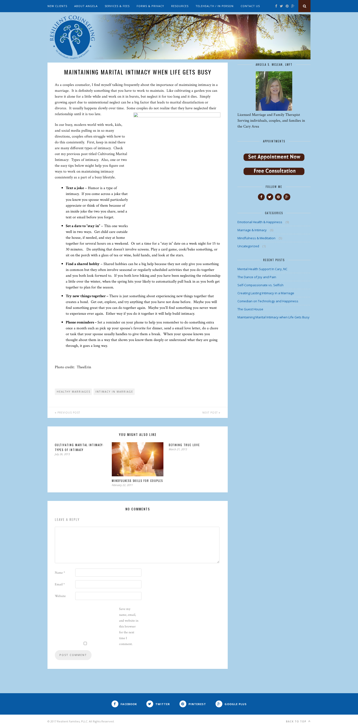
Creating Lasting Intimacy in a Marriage (265, 293)
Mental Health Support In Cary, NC (262, 269)
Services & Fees (117, 6)
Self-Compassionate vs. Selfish (260, 285)
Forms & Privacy (150, 6)
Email (60, 584)
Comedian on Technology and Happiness (267, 301)
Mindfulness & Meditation (256, 238)
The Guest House (250, 309)
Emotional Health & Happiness (259, 222)
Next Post (210, 412)
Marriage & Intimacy (252, 230)
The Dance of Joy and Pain (256, 277)
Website (60, 596)
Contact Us (250, 6)
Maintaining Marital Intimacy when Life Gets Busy (273, 317)
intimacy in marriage (114, 391)
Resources (179, 6)
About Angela (86, 6)
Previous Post (68, 412)
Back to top (296, 721)
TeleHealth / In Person (215, 6)
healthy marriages (73, 391)
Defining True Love (184, 445)
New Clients (57, 6)
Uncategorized (248, 246)
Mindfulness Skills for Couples (137, 481)
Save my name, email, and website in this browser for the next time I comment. (128, 626)
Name (60, 573)
